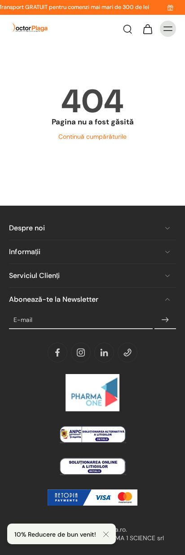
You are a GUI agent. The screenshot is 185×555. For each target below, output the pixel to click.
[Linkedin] (104, 352)
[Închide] (106, 534)
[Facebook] (57, 352)
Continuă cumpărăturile (92, 136)
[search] (127, 29)
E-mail (22, 320)
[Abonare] (165, 320)
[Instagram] (81, 352)
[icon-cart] (147, 29)
